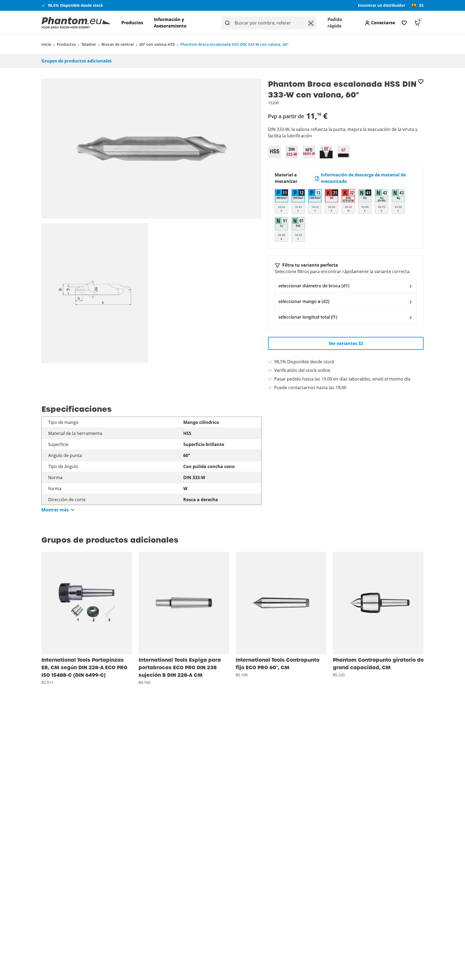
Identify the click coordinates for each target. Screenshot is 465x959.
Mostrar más (55, 510)
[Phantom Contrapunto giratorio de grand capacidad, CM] (380, 603)
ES (421, 5)
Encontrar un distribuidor (381, 5)
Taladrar (88, 44)
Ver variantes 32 (346, 343)
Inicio (46, 44)
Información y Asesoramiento (170, 22)
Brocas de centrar (117, 44)
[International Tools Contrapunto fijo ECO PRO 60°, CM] (281, 603)
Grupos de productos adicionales (76, 61)
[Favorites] (404, 22)
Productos (132, 23)
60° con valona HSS (157, 44)
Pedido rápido (334, 22)
